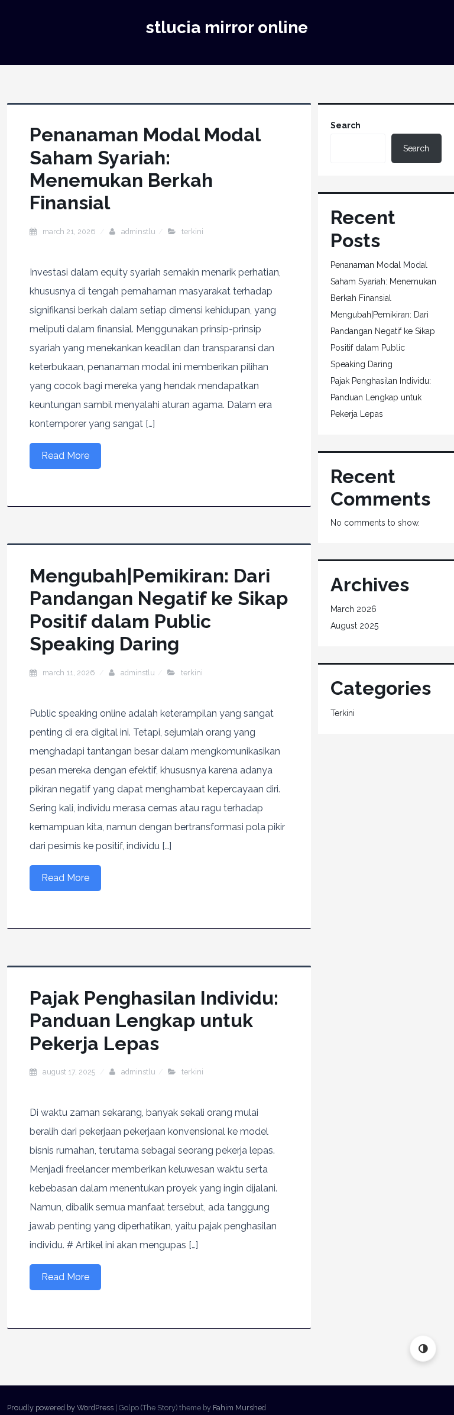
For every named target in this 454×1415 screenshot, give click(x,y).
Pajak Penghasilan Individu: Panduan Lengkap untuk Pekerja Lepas (154, 1020)
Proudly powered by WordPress (60, 1407)
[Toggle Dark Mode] (423, 1348)
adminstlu (138, 231)
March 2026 (353, 609)
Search (345, 125)
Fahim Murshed (239, 1407)
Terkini (192, 231)
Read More (65, 455)
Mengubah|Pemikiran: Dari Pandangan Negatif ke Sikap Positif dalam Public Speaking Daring (159, 610)
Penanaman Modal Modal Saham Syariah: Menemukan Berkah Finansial (145, 168)
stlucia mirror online (227, 27)
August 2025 (354, 625)
